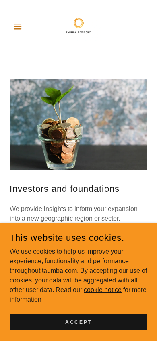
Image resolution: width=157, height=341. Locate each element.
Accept (78, 322)
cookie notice (103, 289)
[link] (78, 26)
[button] (20, 26)
